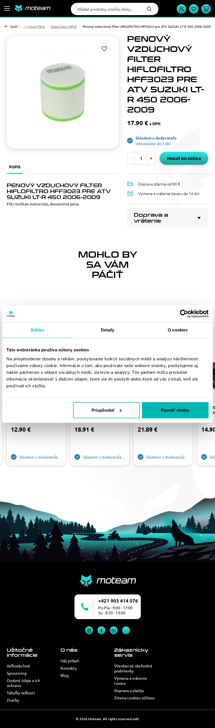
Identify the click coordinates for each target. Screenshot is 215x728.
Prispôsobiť (103, 410)
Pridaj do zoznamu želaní (104, 48)
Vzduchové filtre (32, 26)
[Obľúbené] (193, 9)
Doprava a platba (129, 690)
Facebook (101, 630)
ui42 (135, 718)
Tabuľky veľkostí (21, 692)
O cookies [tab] (178, 330)
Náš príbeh (69, 660)
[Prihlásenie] (181, 9)
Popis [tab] (14, 166)
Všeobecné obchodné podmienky (133, 668)
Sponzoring (17, 673)
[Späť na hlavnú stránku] (32, 8)
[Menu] (7, 8)
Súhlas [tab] (37, 330)
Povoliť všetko (175, 410)
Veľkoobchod (18, 665)
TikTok (126, 630)
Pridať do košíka (184, 158)
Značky (13, 699)
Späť (14, 26)
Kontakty (68, 667)
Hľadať (149, 9)
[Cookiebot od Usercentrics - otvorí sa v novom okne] (184, 314)
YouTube (114, 630)
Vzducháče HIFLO (64, 26)
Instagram (89, 630)
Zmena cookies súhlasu (134, 697)
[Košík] (206, 9)
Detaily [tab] (107, 330)
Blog (64, 675)
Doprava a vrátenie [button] (151, 218)
